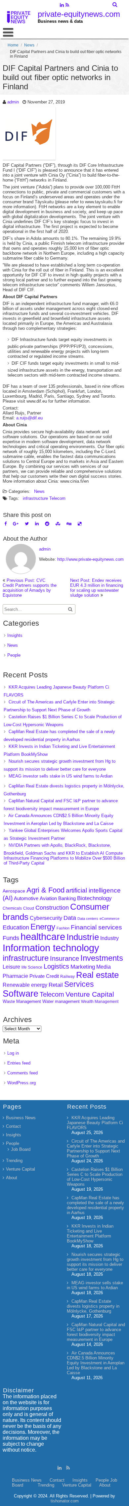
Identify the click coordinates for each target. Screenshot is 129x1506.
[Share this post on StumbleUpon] (58, 524)
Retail (56, 985)
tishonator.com (65, 1500)
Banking (67, 898)
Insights (14, 635)
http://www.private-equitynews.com (90, 559)
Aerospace (14, 891)
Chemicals (12, 908)
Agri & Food (45, 890)
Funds (11, 938)
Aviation (48, 898)
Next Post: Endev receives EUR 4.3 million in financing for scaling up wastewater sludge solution (96, 588)
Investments (101, 957)
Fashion (63, 928)
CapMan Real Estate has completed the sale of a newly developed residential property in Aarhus (95, 1205)
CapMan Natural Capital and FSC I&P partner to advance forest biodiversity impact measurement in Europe (96, 1332)
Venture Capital (89, 994)
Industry (109, 938)
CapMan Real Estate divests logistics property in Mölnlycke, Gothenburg (93, 1306)
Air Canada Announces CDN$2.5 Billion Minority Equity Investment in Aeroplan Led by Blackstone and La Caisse (95, 1362)
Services (79, 984)
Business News (21, 1117)
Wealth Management (99, 1001)
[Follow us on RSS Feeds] (67, 6)
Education (16, 927)
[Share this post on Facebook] (5, 524)
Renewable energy (25, 985)
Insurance (64, 958)
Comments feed (22, 1072)
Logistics (56, 966)
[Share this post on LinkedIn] (37, 524)
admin (13, 101)
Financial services (96, 927)
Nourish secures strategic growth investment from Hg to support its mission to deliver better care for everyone (95, 1262)
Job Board (20, 1149)
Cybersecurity (46, 918)
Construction (52, 907)
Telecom (57, 498)
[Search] (115, 5)
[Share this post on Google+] (16, 524)
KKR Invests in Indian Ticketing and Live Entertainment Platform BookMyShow (90, 1233)
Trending (14, 1160)
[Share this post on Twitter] (27, 524)
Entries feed (18, 1063)
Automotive (26, 898)
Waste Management (22, 1001)
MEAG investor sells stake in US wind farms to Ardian (60, 776)
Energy (42, 926)
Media (103, 967)
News (29, 45)
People (14, 655)
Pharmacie (15, 976)
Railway (67, 976)
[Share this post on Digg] (68, 524)
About (11, 1177)
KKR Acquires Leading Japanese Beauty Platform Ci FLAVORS (95, 1122)
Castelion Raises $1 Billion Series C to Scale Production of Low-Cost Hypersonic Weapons (95, 1177)
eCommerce (109, 919)
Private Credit (44, 976)
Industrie (82, 937)
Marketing (82, 967)
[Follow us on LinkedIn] (61, 6)
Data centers (87, 919)
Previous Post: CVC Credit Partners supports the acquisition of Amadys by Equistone (30, 588)
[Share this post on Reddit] (47, 524)
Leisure (11, 967)
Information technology (51, 947)
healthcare (43, 936)
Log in (13, 1053)
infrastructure (35, 498)
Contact (13, 1126)
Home (13, 45)
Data (70, 918)
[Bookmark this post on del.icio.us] (79, 524)
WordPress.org (21, 1082)
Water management (61, 1001)
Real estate (97, 975)
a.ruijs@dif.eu (29, 417)
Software (20, 994)
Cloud (28, 908)
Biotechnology (94, 898)
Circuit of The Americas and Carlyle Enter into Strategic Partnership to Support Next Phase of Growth (96, 1148)
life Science (32, 967)
